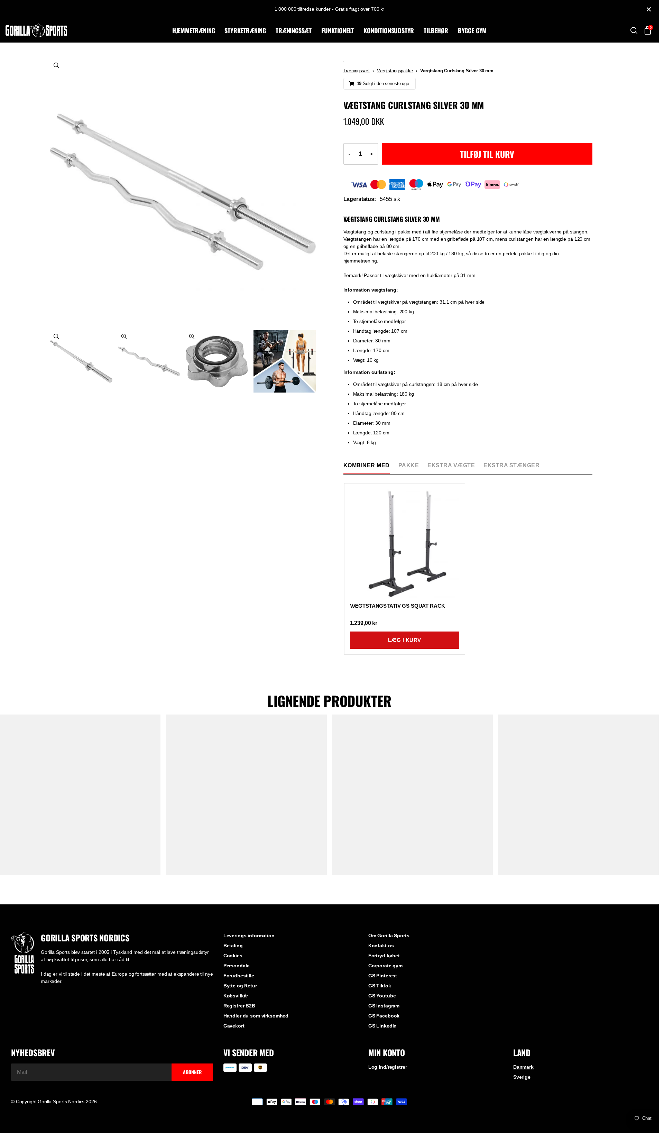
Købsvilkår (235, 995)
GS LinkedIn (382, 1026)
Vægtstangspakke (395, 70)
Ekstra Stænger (511, 465)
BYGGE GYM (472, 30)
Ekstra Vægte (451, 465)
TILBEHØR (436, 30)
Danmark (523, 1067)
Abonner (192, 1072)
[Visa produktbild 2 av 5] (81, 361)
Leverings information (249, 935)
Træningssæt (356, 70)
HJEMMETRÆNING (193, 30)
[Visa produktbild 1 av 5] (183, 192)
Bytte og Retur (240, 985)
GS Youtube (382, 995)
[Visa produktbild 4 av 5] (217, 361)
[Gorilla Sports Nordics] (87, 30)
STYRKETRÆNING (245, 30)
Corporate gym (385, 965)
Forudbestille (238, 975)
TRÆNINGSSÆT (294, 30)
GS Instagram (383, 1005)
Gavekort (234, 1026)
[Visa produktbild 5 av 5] (284, 361)
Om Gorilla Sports (388, 935)
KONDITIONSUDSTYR (388, 30)
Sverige (522, 1077)
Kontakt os (381, 945)
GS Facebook (383, 1016)
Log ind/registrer (387, 1067)
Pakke (408, 465)
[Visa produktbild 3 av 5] (149, 361)
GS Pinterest (382, 975)
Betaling (233, 945)
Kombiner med (366, 465)
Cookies (232, 955)
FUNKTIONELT (337, 30)
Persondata (236, 965)
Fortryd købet (384, 955)
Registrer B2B (239, 1005)
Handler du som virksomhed (256, 1016)
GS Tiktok (379, 985)
